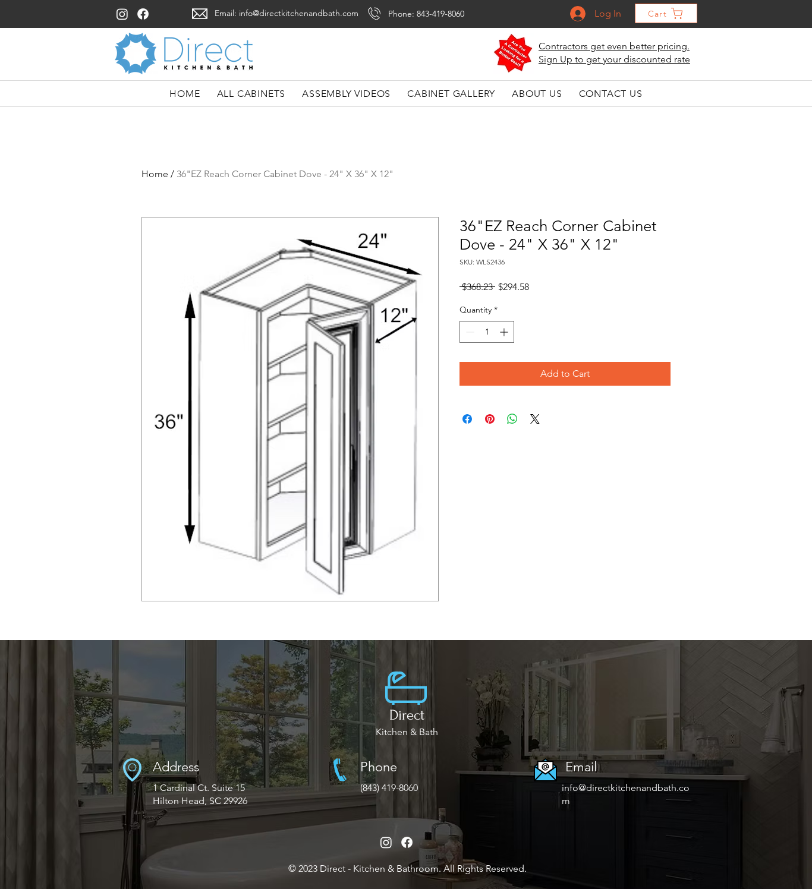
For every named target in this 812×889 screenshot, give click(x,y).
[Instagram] (122, 14)
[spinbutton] (487, 331)
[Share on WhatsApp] (512, 419)
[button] (513, 53)
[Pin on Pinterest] (490, 419)
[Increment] (505, 331)
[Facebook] (143, 14)
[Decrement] (468, 331)
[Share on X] (535, 419)
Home (154, 173)
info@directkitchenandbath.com (298, 13)
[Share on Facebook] (467, 419)
